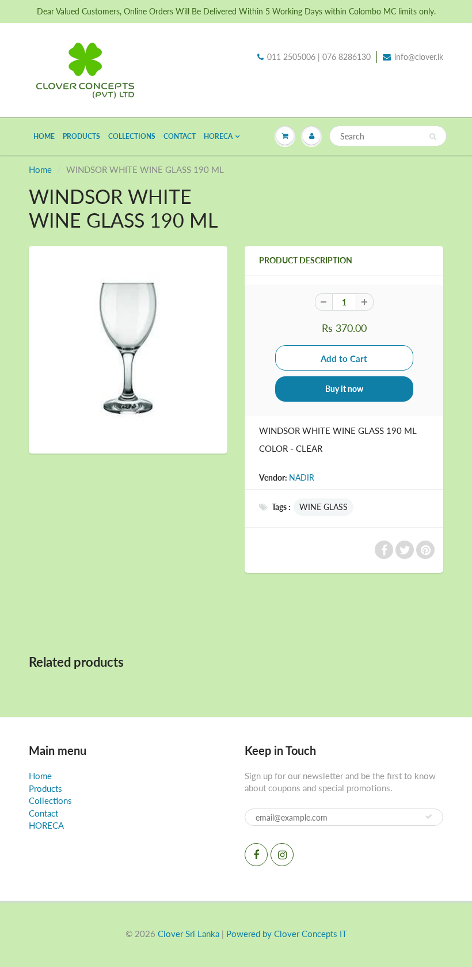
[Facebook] (256, 854)
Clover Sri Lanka (188, 933)
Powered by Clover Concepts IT (286, 933)
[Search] (432, 136)
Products (81, 136)
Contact (179, 136)
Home (44, 136)
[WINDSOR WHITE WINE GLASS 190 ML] (128, 348)
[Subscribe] (429, 816)
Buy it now (344, 389)
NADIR (301, 477)
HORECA (218, 136)
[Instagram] (282, 854)
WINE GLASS (323, 507)
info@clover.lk (418, 57)
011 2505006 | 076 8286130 (319, 57)
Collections (131, 136)
